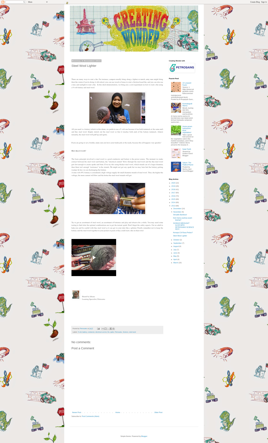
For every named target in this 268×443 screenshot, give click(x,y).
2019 (173, 186)
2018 (173, 189)
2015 (173, 199)
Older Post (158, 412)
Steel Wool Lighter (180, 236)
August (176, 246)
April (175, 259)
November (177, 212)
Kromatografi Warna (187, 105)
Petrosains (118, 332)
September (177, 243)
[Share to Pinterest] (113, 328)
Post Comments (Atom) (90, 416)
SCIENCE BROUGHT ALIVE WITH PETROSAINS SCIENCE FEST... (183, 226)
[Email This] (102, 328)
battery (84, 332)
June (175, 253)
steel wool (132, 332)
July (175, 250)
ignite (112, 332)
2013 (173, 206)
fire (108, 332)
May (175, 256)
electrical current (101, 332)
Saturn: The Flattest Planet (187, 164)
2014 (173, 202)
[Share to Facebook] (110, 328)
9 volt (80, 332)
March (176, 263)
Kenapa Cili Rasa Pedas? (183, 233)
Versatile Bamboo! (180, 215)
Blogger (144, 436)
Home (117, 412)
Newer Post (76, 412)
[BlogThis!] (105, 328)
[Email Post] (98, 328)
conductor (91, 332)
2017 (173, 193)
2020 (173, 183)
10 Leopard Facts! (186, 84)
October (176, 240)
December (177, 209)
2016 (173, 196)
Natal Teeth (186, 149)
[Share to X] (108, 328)
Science (125, 332)
